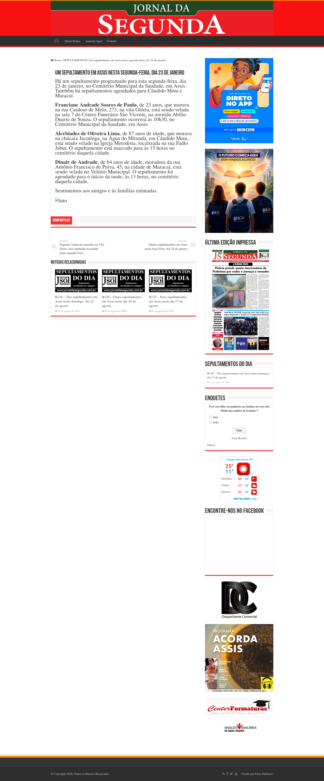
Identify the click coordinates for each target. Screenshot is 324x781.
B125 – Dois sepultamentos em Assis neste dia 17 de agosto (168, 301)
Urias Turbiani (263, 774)
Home (56, 40)
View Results (239, 438)
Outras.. (211, 445)
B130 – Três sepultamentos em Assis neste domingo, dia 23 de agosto (76, 301)
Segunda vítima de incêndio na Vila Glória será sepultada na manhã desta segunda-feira (82, 247)
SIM (215, 417)
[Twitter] (231, 773)
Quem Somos (72, 41)
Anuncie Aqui (93, 41)
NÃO (216, 422)
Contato (112, 41)
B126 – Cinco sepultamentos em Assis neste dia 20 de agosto (122, 301)
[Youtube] (236, 773)
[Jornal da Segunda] (162, 18)
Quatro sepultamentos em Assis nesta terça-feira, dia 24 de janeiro (166, 245)
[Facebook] (227, 773)
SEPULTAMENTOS (75, 60)
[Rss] (223, 773)
